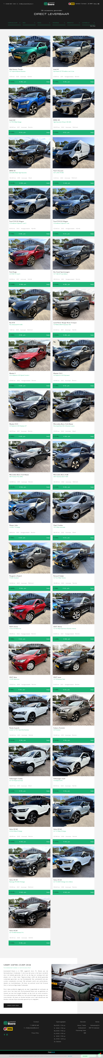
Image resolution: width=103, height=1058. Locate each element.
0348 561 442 (10, 3)
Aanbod (77, 3)
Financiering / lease (81, 1030)
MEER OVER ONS (13, 1005)
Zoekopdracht (82, 1028)
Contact (84, 3)
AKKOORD (85, 1056)
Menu (95, 3)
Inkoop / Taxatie (81, 1025)
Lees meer (70, 1056)
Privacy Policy (35, 1033)
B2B (91, 3)
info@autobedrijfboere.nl (25, 3)
